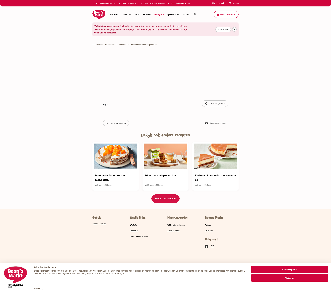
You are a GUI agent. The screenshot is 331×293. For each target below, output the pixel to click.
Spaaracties (173, 14)
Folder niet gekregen (176, 225)
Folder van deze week (139, 236)
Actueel (147, 14)
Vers (137, 14)
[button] (195, 14)
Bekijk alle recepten (165, 198)
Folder (186, 14)
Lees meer (223, 29)
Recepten (159, 14)
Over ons (126, 14)
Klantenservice (173, 231)
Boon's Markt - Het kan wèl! (103, 44)
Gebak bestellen (226, 14)
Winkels (114, 14)
